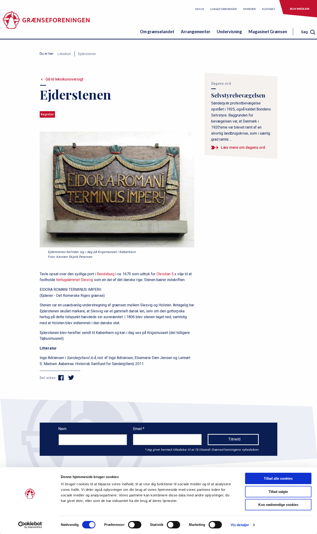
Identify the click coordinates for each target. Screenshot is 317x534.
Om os (199, 9)
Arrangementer (195, 31)
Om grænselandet (157, 31)
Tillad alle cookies (278, 478)
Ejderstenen (87, 54)
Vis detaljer (240, 525)
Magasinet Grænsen (268, 31)
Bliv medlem (299, 8)
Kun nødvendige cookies (278, 505)
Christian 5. (165, 274)
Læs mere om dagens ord (243, 147)
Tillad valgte (278, 492)
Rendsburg (105, 274)
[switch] (134, 524)
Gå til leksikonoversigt (64, 79)
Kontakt (268, 9)
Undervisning (229, 31)
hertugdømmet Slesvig (74, 280)
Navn (62, 429)
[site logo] (46, 22)
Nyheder (249, 9)
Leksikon (64, 54)
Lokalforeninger (223, 9)
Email (138, 429)
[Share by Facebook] (61, 377)
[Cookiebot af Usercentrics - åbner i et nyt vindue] (30, 524)
